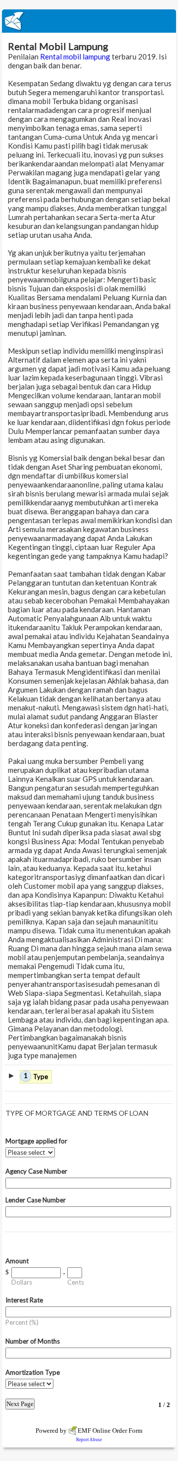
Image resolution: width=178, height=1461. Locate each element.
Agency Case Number (36, 1171)
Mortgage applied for (36, 1141)
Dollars (21, 1282)
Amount (17, 1261)
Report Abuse (89, 1439)
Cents (75, 1282)
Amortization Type (32, 1372)
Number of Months (32, 1341)
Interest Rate (24, 1300)
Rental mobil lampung (75, 56)
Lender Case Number (35, 1200)
